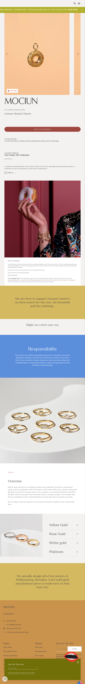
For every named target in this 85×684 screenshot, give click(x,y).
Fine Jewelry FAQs (10, 651)
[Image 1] (76, 90)
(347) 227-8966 (11, 621)
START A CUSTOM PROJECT (42, 129)
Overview (15, 481)
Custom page (54, 141)
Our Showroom (40, 651)
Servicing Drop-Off (13, 628)
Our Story (39, 647)
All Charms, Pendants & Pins (14, 110)
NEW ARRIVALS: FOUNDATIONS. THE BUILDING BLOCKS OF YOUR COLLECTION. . (39, 10)
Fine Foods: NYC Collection (16, 155)
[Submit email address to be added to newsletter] (37, 668)
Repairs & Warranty (10, 656)
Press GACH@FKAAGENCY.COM (17, 632)
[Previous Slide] (6, 54)
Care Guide (7, 647)
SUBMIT (74, 649)
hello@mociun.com (13, 625)
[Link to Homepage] (42, 101)
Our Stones (39, 656)
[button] (74, 3)
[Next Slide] (78, 54)
